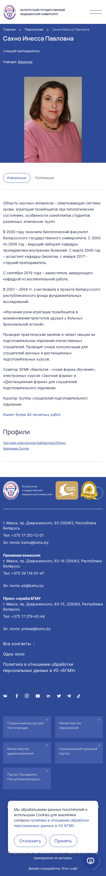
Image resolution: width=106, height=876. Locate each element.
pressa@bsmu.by (36, 628)
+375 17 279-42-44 (28, 616)
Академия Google (16, 448)
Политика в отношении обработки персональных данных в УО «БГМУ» (39, 667)
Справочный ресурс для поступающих (25, 725)
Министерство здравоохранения (20, 751)
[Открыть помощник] (90, 860)
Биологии (25, 62)
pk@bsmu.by (32, 585)
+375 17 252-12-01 (27, 535)
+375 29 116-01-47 (27, 573)
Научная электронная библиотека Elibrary (34, 443)
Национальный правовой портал (78, 751)
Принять (63, 840)
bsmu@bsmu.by (35, 542)
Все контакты (17, 643)
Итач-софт (69, 868)
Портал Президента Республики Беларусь (24, 777)
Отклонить (30, 840)
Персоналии (34, 29)
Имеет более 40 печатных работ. (32, 414)
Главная (9, 29)
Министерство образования (70, 725)
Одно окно (14, 653)
